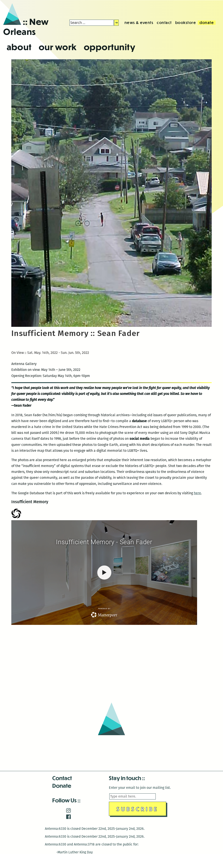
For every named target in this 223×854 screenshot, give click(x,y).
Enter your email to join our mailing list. (140, 788)
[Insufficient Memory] (111, 326)
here (197, 493)
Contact (62, 777)
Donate (61, 785)
